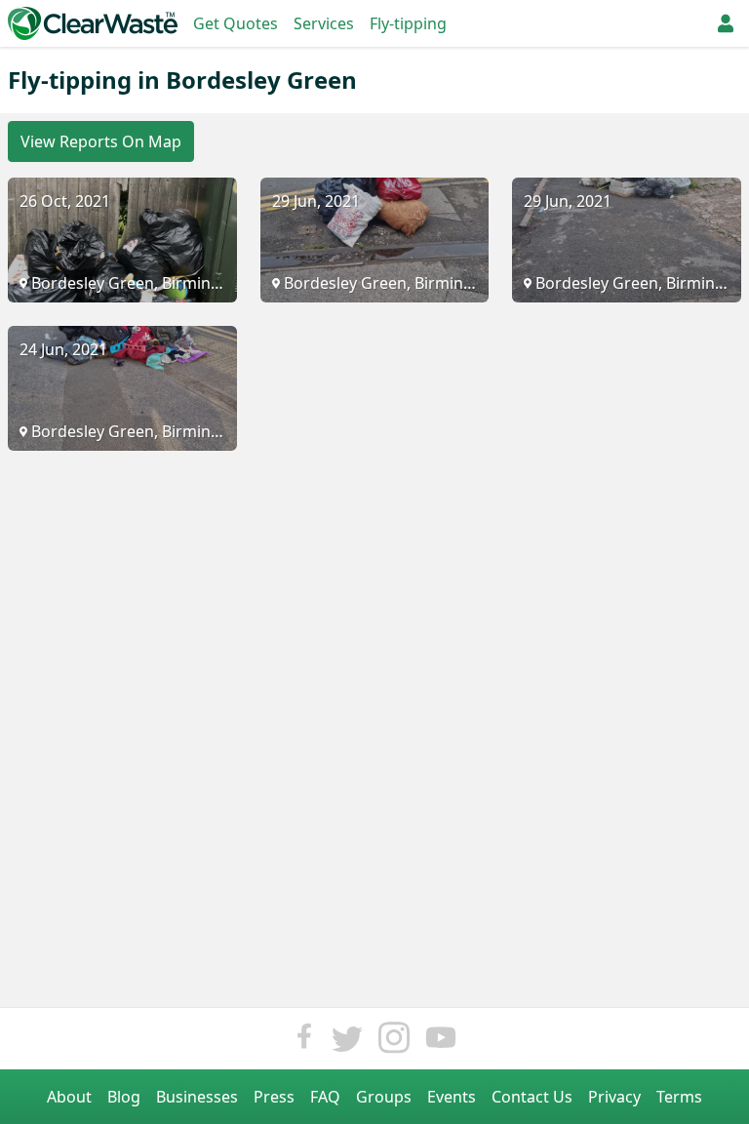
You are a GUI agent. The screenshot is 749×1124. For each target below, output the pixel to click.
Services (324, 23)
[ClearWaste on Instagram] (394, 1043)
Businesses (197, 1096)
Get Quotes (235, 23)
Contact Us (532, 1096)
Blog (123, 1096)
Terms (679, 1096)
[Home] (92, 23)
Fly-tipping (408, 23)
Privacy (614, 1096)
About (69, 1096)
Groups (384, 1096)
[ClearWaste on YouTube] (440, 1043)
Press (274, 1096)
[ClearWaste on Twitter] (347, 1043)
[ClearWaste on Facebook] (304, 1043)
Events (451, 1096)
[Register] (725, 23)
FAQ (325, 1096)
